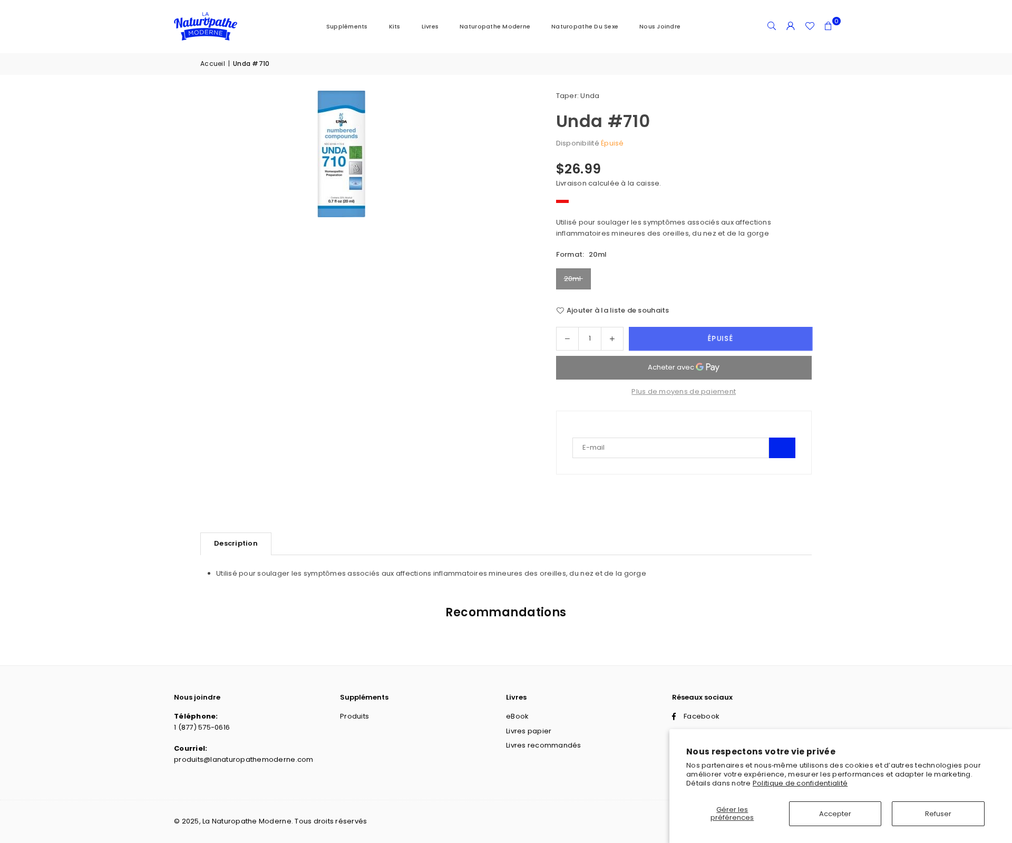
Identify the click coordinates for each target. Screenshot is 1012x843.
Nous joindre (659, 26)
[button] (828, 26)
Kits (395, 26)
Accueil (212, 63)
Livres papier (528, 731)
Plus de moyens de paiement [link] (683, 391)
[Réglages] (790, 26)
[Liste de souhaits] (809, 26)
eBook (517, 716)
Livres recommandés (543, 745)
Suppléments (347, 26)
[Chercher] (771, 26)
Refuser (938, 814)
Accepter (835, 814)
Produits (354, 716)
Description (236, 543)
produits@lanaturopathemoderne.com (244, 759)
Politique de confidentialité (800, 783)
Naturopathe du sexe (584, 26)
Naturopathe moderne (495, 26)
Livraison (571, 183)
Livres (430, 26)
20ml (573, 279)
